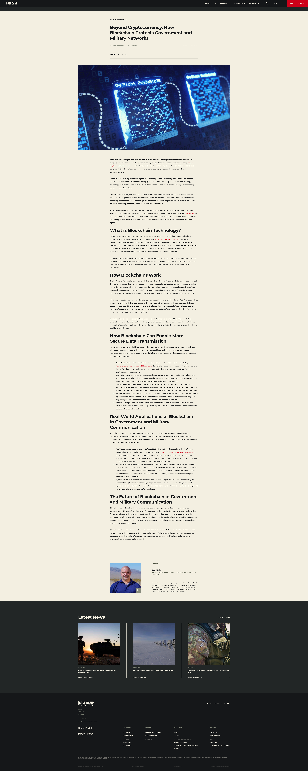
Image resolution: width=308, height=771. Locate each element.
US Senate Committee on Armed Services (178, 452)
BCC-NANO (127, 745)
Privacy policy (178, 766)
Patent (176, 748)
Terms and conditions (138, 766)
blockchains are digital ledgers (167, 239)
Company (253, 3)
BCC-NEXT (126, 732)
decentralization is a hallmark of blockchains (134, 366)
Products (209, 3)
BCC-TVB (126, 739)
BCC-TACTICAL (128, 735)
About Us (214, 732)
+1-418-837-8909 (82, 718)
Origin (212, 739)
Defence (148, 739)
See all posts (224, 617)
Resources (238, 3)
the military (189, 213)
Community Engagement (220, 745)
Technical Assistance (182, 739)
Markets (223, 3)
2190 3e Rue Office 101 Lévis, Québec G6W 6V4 (82, 712)
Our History (215, 735)
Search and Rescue (153, 732)
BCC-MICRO (127, 742)
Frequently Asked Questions (186, 745)
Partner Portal (86, 734)
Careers (213, 742)
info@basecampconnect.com (88, 721)
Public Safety (151, 735)
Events (176, 735)
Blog (176, 732)
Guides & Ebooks (180, 742)
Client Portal (85, 728)
